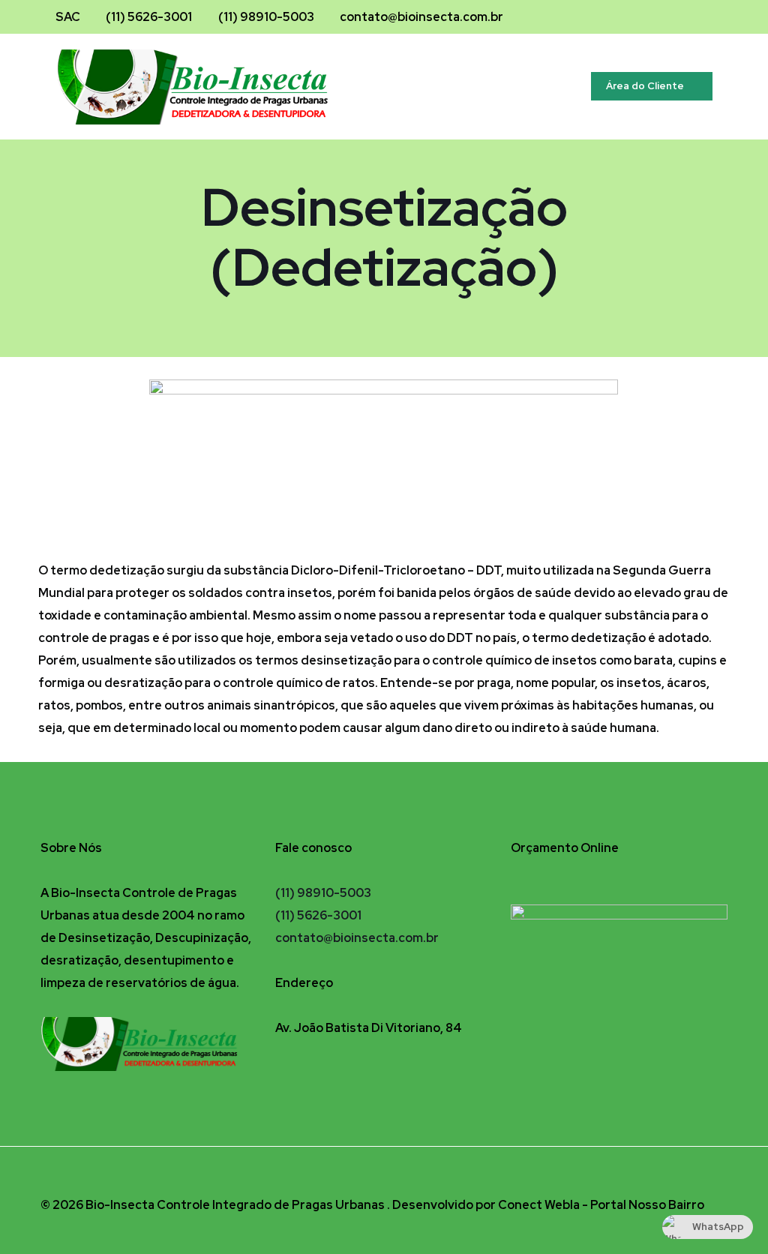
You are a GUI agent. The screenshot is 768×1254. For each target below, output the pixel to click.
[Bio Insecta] (206, 86)
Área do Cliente (645, 86)
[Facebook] (664, 17)
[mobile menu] (548, 86)
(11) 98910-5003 (266, 17)
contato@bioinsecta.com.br (421, 17)
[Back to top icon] (712, 1178)
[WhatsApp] (704, 17)
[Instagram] (684, 17)
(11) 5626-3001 (149, 17)
